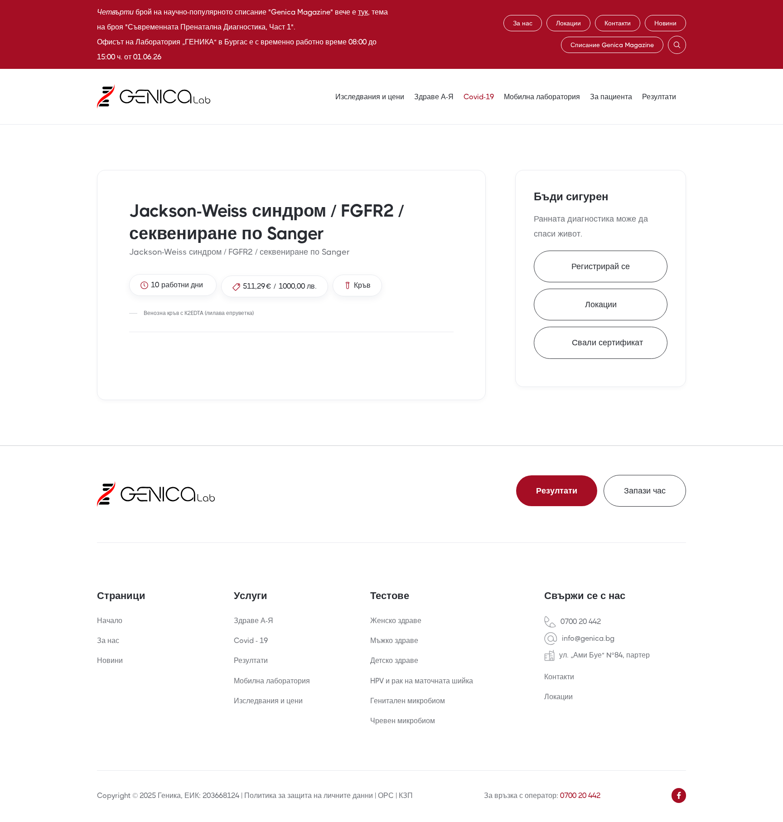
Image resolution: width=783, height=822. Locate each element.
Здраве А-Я (434, 96)
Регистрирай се (600, 266)
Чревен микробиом (402, 720)
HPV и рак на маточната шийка (421, 681)
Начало (109, 620)
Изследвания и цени (369, 96)
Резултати (659, 96)
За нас (522, 23)
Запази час (645, 490)
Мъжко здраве (394, 640)
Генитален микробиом (407, 700)
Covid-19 (479, 96)
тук (363, 12)
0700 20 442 (581, 622)
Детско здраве (394, 660)
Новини (665, 23)
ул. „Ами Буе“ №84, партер (604, 655)
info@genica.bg (588, 638)
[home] (153, 96)
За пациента (611, 96)
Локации (568, 23)
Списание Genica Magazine (612, 44)
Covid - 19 (251, 640)
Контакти (617, 23)
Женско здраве (395, 620)
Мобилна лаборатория (542, 96)
